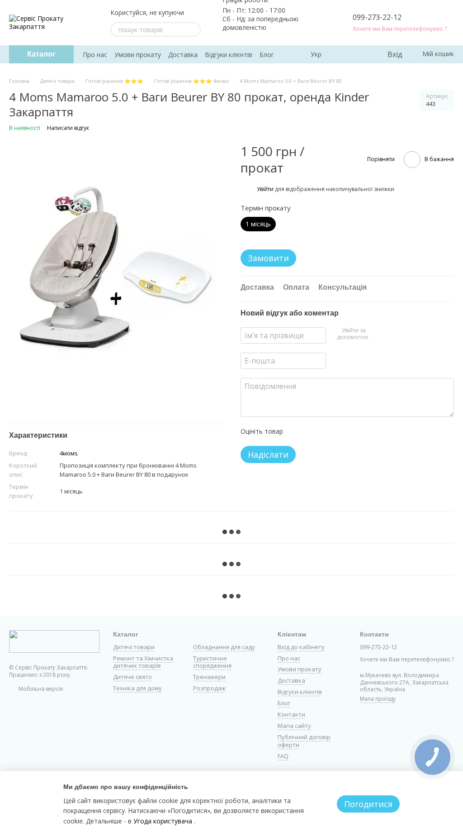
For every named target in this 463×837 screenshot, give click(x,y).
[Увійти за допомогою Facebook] (375, 334)
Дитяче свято (132, 677)
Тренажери (209, 677)
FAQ (283, 756)
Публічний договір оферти (304, 741)
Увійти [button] (265, 189)
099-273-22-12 (377, 17)
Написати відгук (68, 128)
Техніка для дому (137, 688)
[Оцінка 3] (327, 431)
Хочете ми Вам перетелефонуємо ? (400, 29)
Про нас (95, 54)
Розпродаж (209, 688)
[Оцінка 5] (356, 431)
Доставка (183, 54)
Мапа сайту (294, 726)
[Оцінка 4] (341, 431)
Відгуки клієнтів (228, 54)
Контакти (291, 714)
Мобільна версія (40, 689)
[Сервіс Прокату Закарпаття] (54, 641)
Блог (267, 54)
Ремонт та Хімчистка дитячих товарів (143, 662)
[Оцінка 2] (312, 431)
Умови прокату (137, 54)
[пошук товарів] (193, 29)
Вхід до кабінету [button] (301, 647)
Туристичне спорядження (212, 662)
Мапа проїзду (378, 699)
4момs (69, 453)
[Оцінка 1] (298, 431)
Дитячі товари (134, 647)
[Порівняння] (343, 54)
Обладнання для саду (224, 647)
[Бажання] (361, 54)
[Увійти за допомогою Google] (390, 334)
